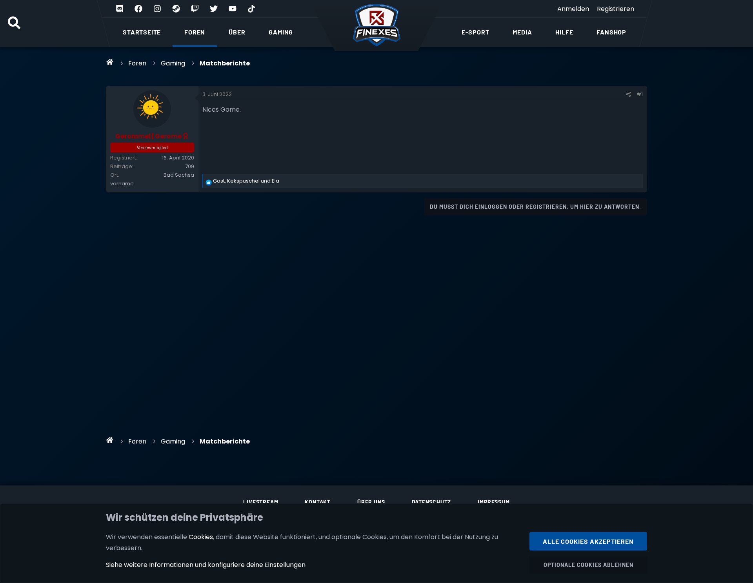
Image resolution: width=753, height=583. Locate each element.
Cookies (201, 536)
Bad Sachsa (179, 175)
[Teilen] (628, 94)
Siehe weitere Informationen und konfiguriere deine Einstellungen (206, 564)
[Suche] (14, 23)
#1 (640, 94)
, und (246, 181)
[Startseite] (110, 62)
